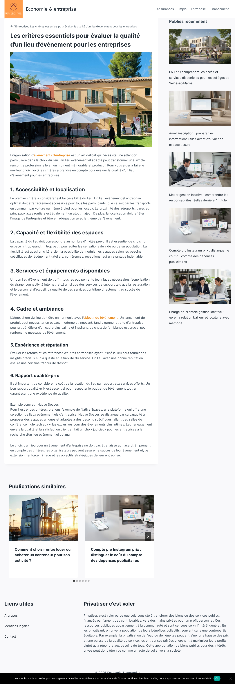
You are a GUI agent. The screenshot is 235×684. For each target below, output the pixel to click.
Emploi (182, 9)
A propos (11, 615)
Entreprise (198, 9)
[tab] (74, 581)
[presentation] (43, 518)
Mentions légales (16, 626)
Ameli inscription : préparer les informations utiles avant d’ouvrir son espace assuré (196, 138)
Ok (217, 678)
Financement (219, 9)
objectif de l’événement (100, 317)
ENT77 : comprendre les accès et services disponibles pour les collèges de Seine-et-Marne (199, 77)
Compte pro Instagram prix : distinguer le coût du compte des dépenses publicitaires (116, 555)
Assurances (165, 9)
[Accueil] (11, 26)
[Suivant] (148, 536)
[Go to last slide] (15, 536)
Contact (10, 636)
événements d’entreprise (52, 155)
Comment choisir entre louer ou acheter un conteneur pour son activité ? (42, 555)
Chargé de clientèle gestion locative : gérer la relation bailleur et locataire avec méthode (199, 317)
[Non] (230, 678)
